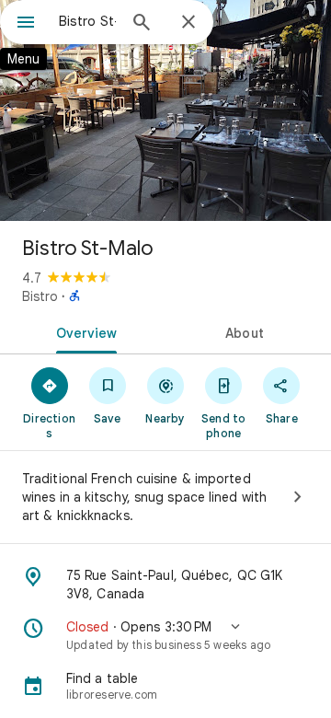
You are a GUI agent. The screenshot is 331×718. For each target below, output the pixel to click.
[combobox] (87, 21)
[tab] (83, 331)
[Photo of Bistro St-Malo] (165, 110)
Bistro (40, 296)
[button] (165, 635)
